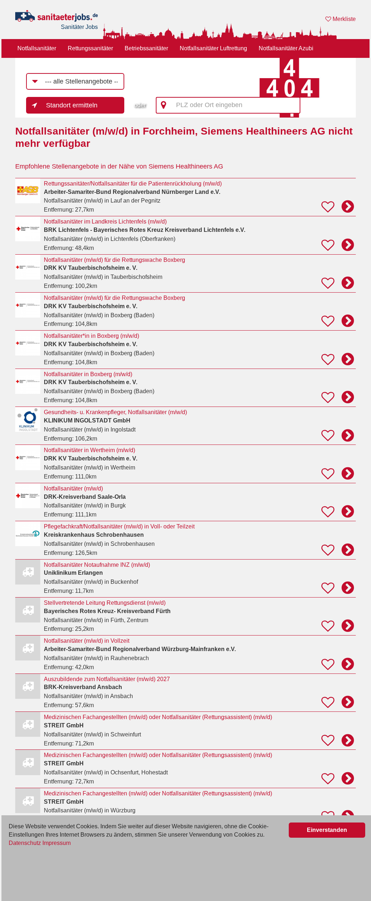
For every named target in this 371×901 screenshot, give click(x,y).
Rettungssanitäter (90, 48)
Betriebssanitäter (146, 48)
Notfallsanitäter (36, 48)
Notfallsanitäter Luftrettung (213, 48)
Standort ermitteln (71, 105)
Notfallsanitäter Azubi (286, 48)
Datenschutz (25, 843)
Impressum (56, 843)
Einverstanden (327, 830)
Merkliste (343, 19)
